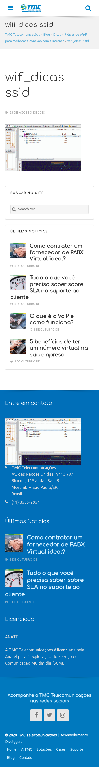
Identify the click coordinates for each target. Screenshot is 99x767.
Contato (25, 758)
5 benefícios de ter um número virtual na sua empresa (59, 348)
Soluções (44, 749)
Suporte (76, 749)
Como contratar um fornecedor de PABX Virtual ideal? (57, 252)
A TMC (26, 749)
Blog (11, 758)
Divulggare (14, 742)
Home (11, 749)
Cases (61, 749)
